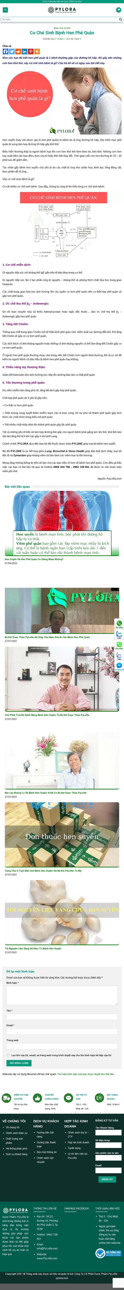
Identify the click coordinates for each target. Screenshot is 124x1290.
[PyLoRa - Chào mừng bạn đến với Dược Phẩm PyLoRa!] (62, 10)
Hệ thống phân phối (16, 1148)
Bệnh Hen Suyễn (62, 28)
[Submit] (120, 19)
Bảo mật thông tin (47, 1152)
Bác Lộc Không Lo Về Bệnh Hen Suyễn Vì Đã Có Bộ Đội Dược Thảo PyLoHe (46, 793)
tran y (77, 39)
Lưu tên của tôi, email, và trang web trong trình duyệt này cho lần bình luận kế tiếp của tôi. (61, 1055)
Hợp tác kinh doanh (78, 1142)
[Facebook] (5, 51)
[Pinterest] (31, 51)
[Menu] (5, 10)
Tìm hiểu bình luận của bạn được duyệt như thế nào (85, 1074)
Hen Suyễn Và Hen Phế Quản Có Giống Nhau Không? (34, 559)
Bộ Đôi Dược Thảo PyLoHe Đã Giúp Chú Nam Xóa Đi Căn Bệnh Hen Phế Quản (47, 637)
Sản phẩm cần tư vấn (107, 1153)
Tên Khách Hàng (104, 1127)
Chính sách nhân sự (16, 1133)
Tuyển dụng (74, 1148)
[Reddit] (18, 51)
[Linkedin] (24, 51)
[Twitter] (12, 51)
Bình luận (12, 983)
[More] (37, 51)
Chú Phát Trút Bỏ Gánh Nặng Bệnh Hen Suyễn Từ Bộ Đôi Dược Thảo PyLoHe (47, 715)
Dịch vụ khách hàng (16, 1154)
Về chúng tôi (13, 1127)
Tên (9, 1010)
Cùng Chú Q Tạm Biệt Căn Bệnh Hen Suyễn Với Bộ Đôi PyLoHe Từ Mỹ (43, 870)
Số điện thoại (102, 1140)
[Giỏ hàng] (118, 10)
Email (10, 1025)
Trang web (12, 1040)
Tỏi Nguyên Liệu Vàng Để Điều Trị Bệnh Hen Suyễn (33, 948)
